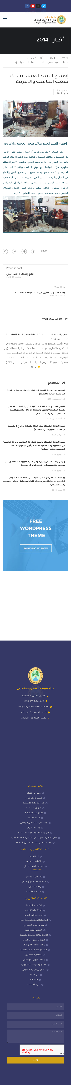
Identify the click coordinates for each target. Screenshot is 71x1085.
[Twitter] (43, 6)
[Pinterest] (5, 251)
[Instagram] (38, 6)
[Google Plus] (24, 251)
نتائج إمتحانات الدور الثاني (20, 274)
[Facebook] (33, 251)
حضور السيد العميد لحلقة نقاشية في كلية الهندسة (37, 335)
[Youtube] (32, 6)
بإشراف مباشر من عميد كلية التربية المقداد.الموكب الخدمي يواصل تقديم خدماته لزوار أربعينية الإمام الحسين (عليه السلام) (34, 481)
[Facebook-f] (27, 6)
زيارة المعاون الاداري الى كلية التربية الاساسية (40, 293)
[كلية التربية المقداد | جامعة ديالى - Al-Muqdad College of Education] (50, 21)
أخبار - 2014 (62, 93)
